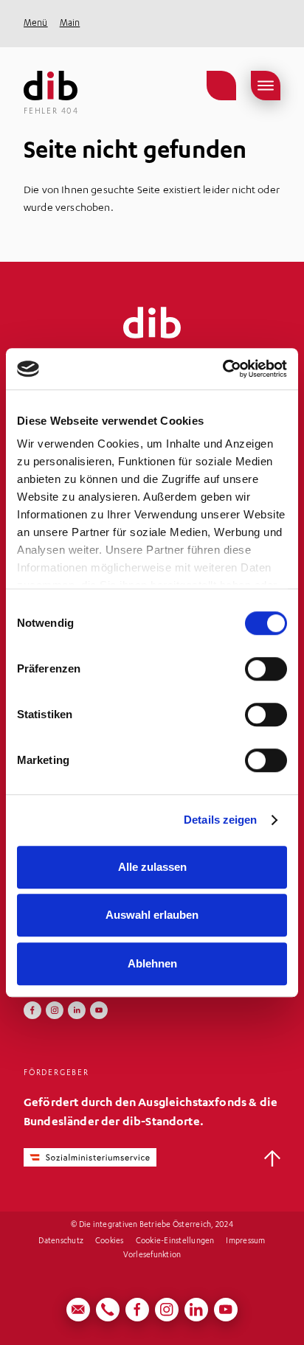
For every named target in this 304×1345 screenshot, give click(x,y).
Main (70, 23)
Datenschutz (60, 1241)
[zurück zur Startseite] (152, 322)
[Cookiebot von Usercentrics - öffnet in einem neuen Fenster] (222, 368)
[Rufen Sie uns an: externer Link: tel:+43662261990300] (108, 1309)
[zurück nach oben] (272, 1158)
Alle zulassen (152, 867)
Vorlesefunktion (152, 1255)
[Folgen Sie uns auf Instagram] (54, 1010)
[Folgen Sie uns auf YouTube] (99, 1010)
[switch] (266, 669)
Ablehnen (152, 963)
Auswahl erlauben (152, 914)
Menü (36, 23)
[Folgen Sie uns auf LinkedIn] (77, 1010)
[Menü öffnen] (265, 85)
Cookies (109, 1241)
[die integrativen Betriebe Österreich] (50, 85)
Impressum (245, 1241)
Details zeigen (220, 819)
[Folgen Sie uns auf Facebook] (32, 1010)
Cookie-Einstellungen (175, 1241)
